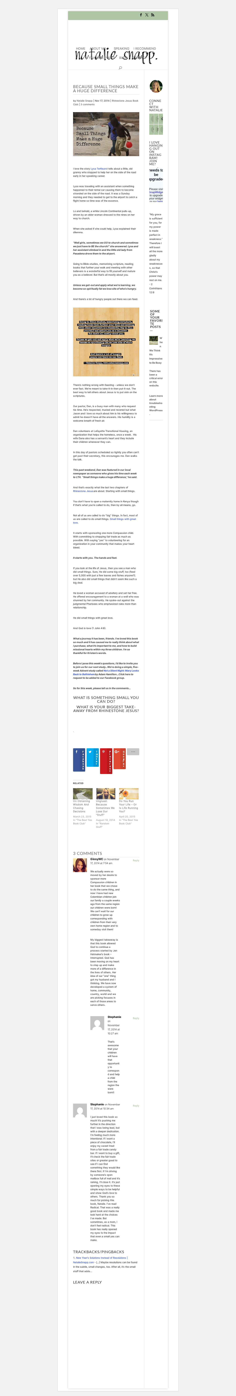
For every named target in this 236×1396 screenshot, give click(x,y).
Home (80, 48)
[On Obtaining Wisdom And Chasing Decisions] (83, 793)
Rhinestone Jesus (83, 491)
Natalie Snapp (85, 100)
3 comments (88, 104)
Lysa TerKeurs (99, 168)
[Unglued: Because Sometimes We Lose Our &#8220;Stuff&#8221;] (106, 793)
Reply (136, 860)
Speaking (121, 48)
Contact (139, 58)
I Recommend (145, 48)
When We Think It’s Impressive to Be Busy (156, 350)
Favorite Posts (102, 58)
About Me (98, 48)
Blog (123, 58)
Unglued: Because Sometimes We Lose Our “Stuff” (105, 808)
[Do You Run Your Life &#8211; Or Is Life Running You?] (129, 793)
